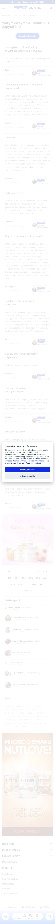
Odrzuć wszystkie (27, 476)
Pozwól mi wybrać (33, 463)
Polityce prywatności (21, 461)
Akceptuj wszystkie (27, 470)
